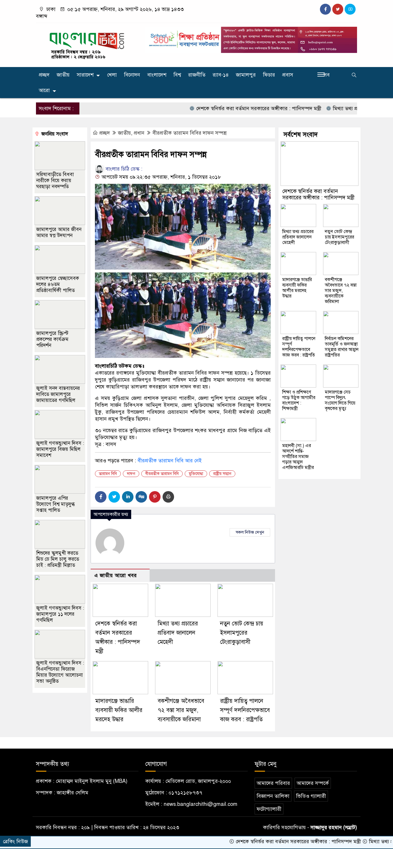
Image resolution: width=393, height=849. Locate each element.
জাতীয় (63, 75)
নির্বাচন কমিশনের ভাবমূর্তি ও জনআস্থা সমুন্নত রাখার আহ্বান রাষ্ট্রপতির (341, 347)
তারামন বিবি (108, 473)
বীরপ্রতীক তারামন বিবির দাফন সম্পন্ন (189, 133)
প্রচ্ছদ (44, 75)
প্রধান (139, 133)
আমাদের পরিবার (273, 783)
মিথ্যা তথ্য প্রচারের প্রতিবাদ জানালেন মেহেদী (178, 633)
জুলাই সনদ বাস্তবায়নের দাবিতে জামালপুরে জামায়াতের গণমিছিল (58, 394)
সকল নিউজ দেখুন (250, 532)
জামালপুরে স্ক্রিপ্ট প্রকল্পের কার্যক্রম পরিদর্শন (52, 339)
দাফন (131, 473)
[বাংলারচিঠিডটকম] (87, 44)
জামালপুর (246, 75)
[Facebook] (100, 497)
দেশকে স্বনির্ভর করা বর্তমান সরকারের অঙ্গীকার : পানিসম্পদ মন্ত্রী (236, 108)
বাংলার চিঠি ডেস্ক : (123, 169)
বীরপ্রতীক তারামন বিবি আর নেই (170, 460)
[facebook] (325, 9)
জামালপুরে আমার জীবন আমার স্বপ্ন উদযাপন (58, 232)
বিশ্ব (177, 75)
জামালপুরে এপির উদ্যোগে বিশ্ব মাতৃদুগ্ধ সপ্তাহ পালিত (55, 504)
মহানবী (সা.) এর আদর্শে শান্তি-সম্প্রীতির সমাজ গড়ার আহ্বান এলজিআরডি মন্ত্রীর (298, 456)
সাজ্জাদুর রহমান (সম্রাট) (333, 827)
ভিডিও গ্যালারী (311, 796)
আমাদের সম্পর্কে (313, 783)
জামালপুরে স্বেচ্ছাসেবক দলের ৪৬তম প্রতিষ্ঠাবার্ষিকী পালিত (57, 284)
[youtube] (350, 9)
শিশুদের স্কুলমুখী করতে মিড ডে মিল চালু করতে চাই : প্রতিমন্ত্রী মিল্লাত (57, 559)
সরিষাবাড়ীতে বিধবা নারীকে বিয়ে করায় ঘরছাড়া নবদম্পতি (55, 180)
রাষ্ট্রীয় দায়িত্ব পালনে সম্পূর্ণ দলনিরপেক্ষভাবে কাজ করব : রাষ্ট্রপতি (245, 710)
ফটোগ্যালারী (269, 809)
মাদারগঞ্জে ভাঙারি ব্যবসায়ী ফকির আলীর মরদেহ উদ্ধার (118, 710)
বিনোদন (132, 75)
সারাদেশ (85, 75)
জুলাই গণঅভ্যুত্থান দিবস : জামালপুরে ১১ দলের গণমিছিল (60, 614)
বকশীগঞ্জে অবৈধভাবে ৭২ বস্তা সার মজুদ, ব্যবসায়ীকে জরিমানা (181, 710)
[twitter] (337, 9)
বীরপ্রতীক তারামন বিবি (162, 473)
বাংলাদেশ (156, 75)
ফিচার (269, 75)
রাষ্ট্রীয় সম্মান (222, 473)
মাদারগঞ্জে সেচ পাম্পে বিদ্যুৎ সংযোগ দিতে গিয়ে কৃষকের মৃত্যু (340, 400)
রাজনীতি (196, 75)
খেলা (112, 75)
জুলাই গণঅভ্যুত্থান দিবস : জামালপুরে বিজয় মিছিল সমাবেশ (60, 449)
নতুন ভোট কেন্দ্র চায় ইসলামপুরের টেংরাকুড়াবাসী (241, 633)
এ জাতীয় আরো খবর (115, 576)
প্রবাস (287, 75)
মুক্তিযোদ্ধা (196, 473)
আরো (44, 90)
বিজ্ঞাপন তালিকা (273, 796)
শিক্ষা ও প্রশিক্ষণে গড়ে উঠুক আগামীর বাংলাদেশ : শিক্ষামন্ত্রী (298, 400)
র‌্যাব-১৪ (221, 75)
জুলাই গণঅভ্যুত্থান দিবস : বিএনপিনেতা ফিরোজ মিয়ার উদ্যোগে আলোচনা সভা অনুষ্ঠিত (60, 672)
